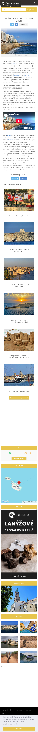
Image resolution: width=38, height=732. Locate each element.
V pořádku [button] (19, 728)
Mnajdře (10, 140)
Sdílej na (14, 179)
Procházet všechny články (18, 398)
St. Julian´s (17, 75)
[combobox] (14, 9)
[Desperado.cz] (11, 2)
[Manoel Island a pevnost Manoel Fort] (9, 627)
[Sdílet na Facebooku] (16, 24)
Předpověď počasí (18, 458)
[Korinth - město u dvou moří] (28, 627)
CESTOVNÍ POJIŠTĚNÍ (7, 710)
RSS (3, 713)
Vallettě (13, 63)
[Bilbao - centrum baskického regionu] (9, 642)
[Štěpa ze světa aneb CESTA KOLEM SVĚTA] (9, 657)
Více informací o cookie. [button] (11, 724)
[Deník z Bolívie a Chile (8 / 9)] (28, 642)
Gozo (11, 137)
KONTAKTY (20, 710)
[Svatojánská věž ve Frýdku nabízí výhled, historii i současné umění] (19, 599)
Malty (9, 135)
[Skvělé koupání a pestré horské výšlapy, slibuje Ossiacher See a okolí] (28, 657)
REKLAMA (28, 710)
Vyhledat (31, 10)
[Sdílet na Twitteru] (12, 24)
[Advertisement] (19, 423)
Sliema (27, 75)
